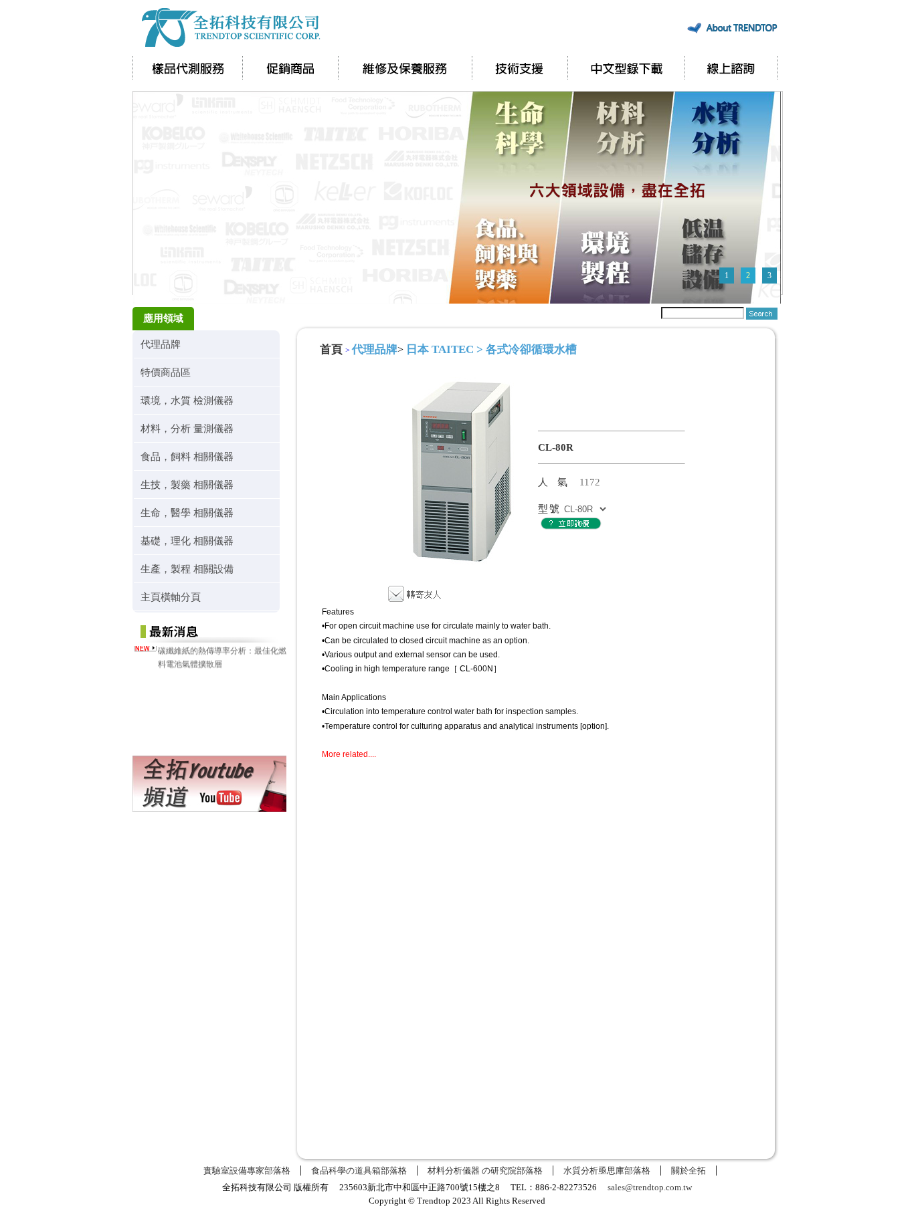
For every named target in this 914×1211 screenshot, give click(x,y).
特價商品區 (166, 372)
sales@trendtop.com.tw (650, 1187)
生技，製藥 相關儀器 (187, 484)
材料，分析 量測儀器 (187, 428)
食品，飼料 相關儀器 (187, 456)
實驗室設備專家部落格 (246, 1171)
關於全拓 (688, 1171)
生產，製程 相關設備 (187, 568)
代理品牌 (161, 344)
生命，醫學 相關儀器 (187, 512)
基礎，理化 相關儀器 (187, 540)
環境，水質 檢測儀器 (187, 400)
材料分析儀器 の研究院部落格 (485, 1171)
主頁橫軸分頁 (171, 596)
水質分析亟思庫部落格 (606, 1171)
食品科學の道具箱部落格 (359, 1171)
